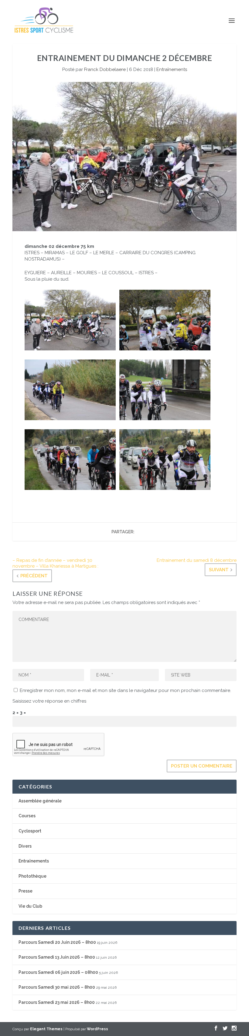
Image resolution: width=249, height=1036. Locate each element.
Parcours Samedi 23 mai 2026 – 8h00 (57, 1002)
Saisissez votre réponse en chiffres (49, 701)
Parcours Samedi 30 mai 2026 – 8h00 (57, 987)
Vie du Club (30, 906)
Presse (25, 891)
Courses (27, 815)
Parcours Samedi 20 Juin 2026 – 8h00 (57, 942)
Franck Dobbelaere (105, 69)
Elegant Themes (46, 1029)
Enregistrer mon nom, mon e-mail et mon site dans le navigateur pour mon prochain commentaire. (125, 690)
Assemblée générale (40, 800)
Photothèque (32, 876)
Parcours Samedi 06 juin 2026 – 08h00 (58, 972)
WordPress (97, 1029)
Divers (25, 846)
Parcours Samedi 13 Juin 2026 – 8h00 (57, 957)
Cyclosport (30, 830)
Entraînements (171, 69)
